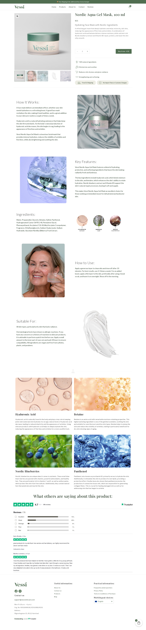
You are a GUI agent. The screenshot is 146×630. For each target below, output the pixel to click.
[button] (17, 16)
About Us (72, 7)
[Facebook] (16, 591)
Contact (82, 7)
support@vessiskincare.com (24, 600)
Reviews (90, 7)
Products (62, 7)
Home (54, 7)
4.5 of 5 (21, 619)
